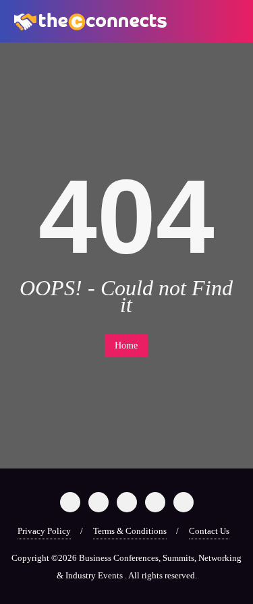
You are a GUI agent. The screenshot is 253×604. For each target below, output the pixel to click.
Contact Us (209, 531)
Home (126, 345)
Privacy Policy (44, 531)
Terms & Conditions (130, 531)
